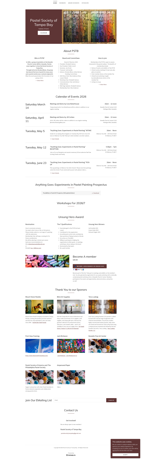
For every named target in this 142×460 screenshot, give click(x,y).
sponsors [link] (85, 3)
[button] (39, 80)
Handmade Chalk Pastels (39, 322)
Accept (125, 454)
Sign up (111, 400)
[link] (43, 25)
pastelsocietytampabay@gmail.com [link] (71, 433)
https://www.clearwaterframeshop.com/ (36, 355)
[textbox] (79, 400)
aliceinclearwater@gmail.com (36, 244)
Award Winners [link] (73, 3)
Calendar (43, 33)
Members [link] (62, 3)
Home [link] (55, 3)
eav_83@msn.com (36, 248)
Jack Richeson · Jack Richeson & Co (67, 355)
